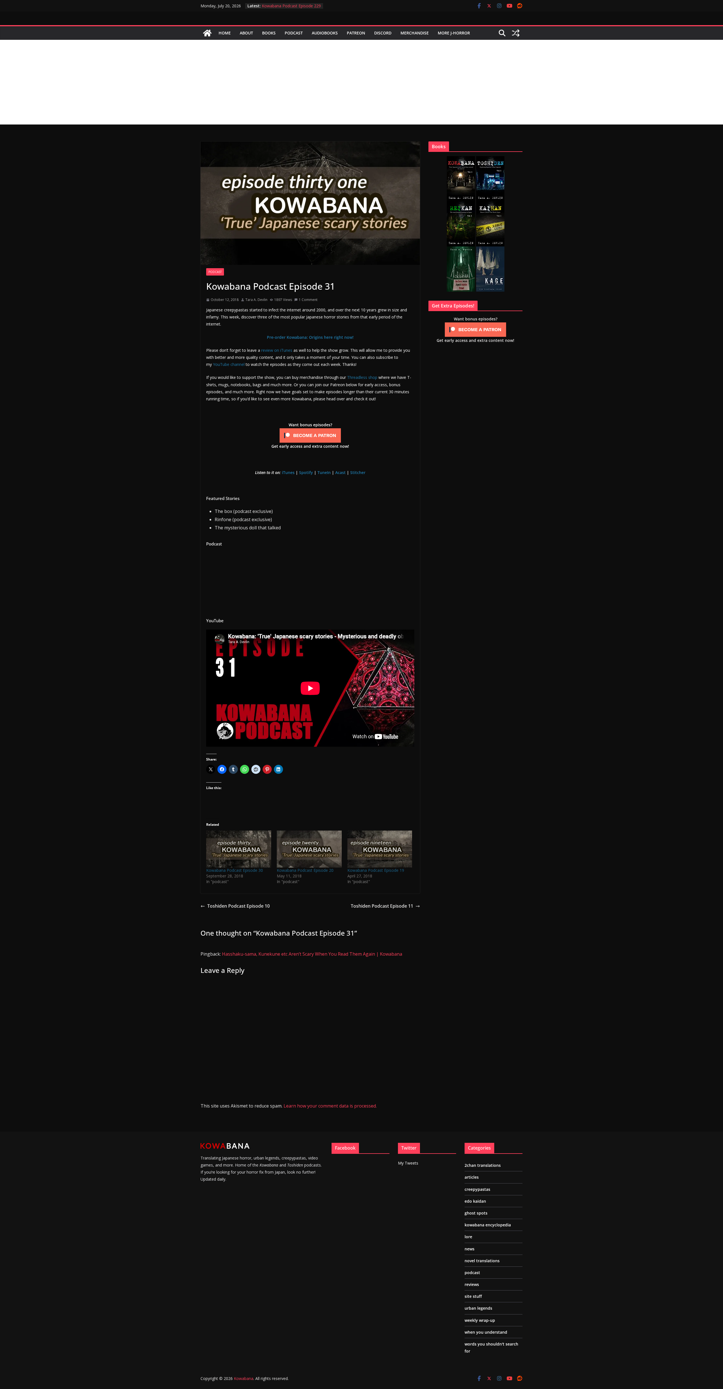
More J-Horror (454, 33)
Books (269, 33)
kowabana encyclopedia (488, 1225)
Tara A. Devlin (256, 299)
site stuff (473, 1296)
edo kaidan (475, 1201)
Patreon (356, 33)
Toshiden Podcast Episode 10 (238, 906)
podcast (215, 272)
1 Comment (308, 299)
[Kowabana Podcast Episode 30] (238, 849)
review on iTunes (276, 350)
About (246, 33)
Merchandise (414, 33)
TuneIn (324, 472)
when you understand (486, 1332)
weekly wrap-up (480, 1320)
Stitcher (357, 472)
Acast (340, 472)
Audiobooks (325, 33)
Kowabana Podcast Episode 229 (291, 5)
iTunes (288, 472)
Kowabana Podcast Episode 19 (375, 870)
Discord (382, 33)
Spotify (306, 472)
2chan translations (483, 1165)
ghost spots (476, 1213)
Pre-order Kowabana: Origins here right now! (310, 337)
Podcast (294, 33)
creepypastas (477, 1189)
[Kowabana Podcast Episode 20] (309, 849)
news (469, 1249)
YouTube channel (229, 364)
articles (472, 1177)
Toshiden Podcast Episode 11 (382, 906)
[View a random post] (515, 33)
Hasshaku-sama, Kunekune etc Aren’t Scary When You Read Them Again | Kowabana (312, 954)
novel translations (482, 1260)
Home (225, 33)
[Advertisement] (361, 82)
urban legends (478, 1308)
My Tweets (408, 1163)
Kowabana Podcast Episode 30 (234, 870)
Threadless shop (362, 377)
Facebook (345, 1148)
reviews (472, 1284)
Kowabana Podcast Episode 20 (305, 870)
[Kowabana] (207, 33)
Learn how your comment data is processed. (330, 1106)
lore (468, 1236)
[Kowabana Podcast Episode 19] (379, 849)
